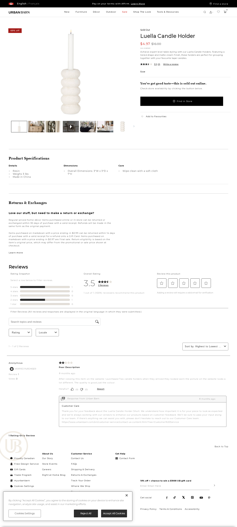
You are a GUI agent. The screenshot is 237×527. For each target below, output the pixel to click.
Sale (124, 12)
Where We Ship (80, 486)
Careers (46, 469)
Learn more (16, 252)
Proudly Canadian (24, 458)
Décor (96, 12)
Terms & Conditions (170, 509)
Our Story (47, 458)
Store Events (49, 464)
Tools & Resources (168, 12)
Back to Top (221, 446)
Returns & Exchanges (83, 475)
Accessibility (192, 509)
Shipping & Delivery (83, 469)
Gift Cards (20, 469)
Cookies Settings (24, 486)
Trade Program (23, 475)
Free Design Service (24, 464)
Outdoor (111, 12)
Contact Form (127, 458)
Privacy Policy (148, 509)
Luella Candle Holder (167, 35)
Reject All (85, 513)
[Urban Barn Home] (19, 12)
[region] (68, 506)
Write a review (170, 64)
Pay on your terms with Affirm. (118, 3)
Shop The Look (142, 12)
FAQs (74, 464)
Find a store (220, 3)
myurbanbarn (22, 480)
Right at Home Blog (54, 475)
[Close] (127, 495)
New (67, 12)
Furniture (81, 12)
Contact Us (77, 458)
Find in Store (184, 101)
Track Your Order (81, 480)
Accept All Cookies (114, 513)
